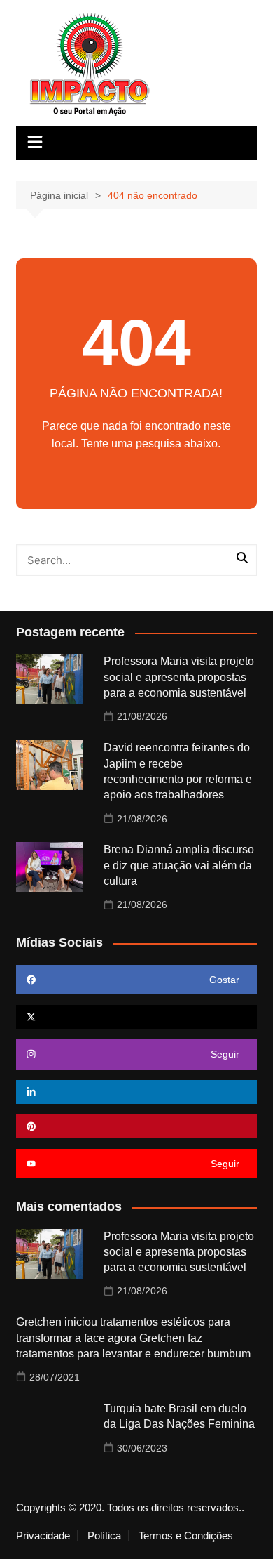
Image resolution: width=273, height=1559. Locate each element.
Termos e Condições (186, 1535)
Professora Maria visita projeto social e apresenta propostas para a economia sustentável (179, 677)
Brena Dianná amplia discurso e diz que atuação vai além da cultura (179, 865)
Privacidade (43, 1535)
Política (104, 1535)
